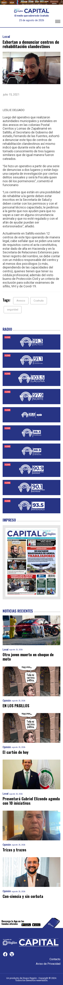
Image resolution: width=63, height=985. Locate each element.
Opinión (7, 700)
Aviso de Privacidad (48, 963)
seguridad (12, 309)
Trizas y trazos (14, 850)
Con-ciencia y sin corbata (23, 896)
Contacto (55, 959)
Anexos (20, 300)
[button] (57, 22)
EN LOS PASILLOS (16, 705)
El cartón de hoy (15, 752)
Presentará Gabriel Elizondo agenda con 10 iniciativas (31, 800)
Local (6, 36)
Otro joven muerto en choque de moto (28, 656)
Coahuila (39, 300)
